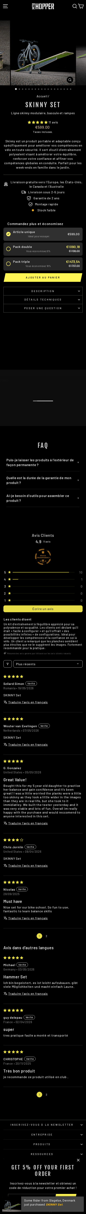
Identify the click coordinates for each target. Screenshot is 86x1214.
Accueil (42, 96)
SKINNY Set (54, 1204)
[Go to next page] (54, 936)
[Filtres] (7, 664)
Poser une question (43, 308)
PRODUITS (42, 1144)
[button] (38, 122)
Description (42, 291)
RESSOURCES (42, 1154)
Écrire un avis (43, 609)
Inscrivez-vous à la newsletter (42, 1124)
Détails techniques (43, 299)
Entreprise (42, 1134)
